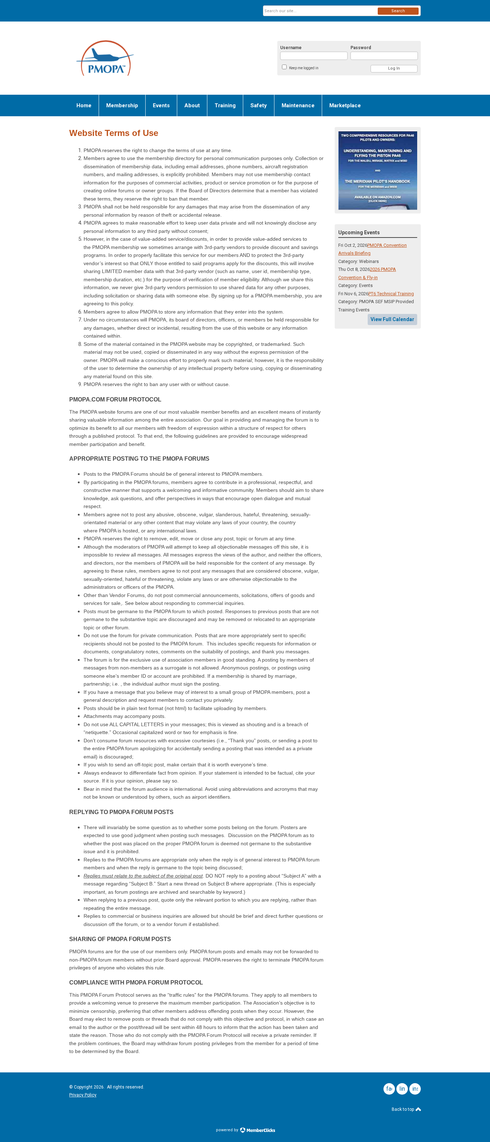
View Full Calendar (392, 319)
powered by (227, 1130)
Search (398, 11)
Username (291, 47)
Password (360, 47)
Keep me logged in (304, 68)
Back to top (403, 1109)
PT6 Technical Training (391, 293)
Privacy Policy (82, 1095)
